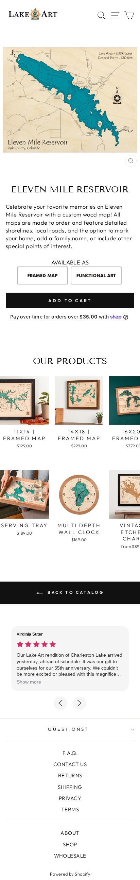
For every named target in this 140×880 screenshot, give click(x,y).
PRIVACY (70, 798)
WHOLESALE (70, 855)
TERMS (70, 809)
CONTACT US (70, 764)
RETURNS (70, 775)
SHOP (70, 844)
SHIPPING (70, 787)
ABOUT (69, 833)
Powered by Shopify (70, 874)
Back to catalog (75, 592)
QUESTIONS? (68, 729)
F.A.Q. (70, 753)
